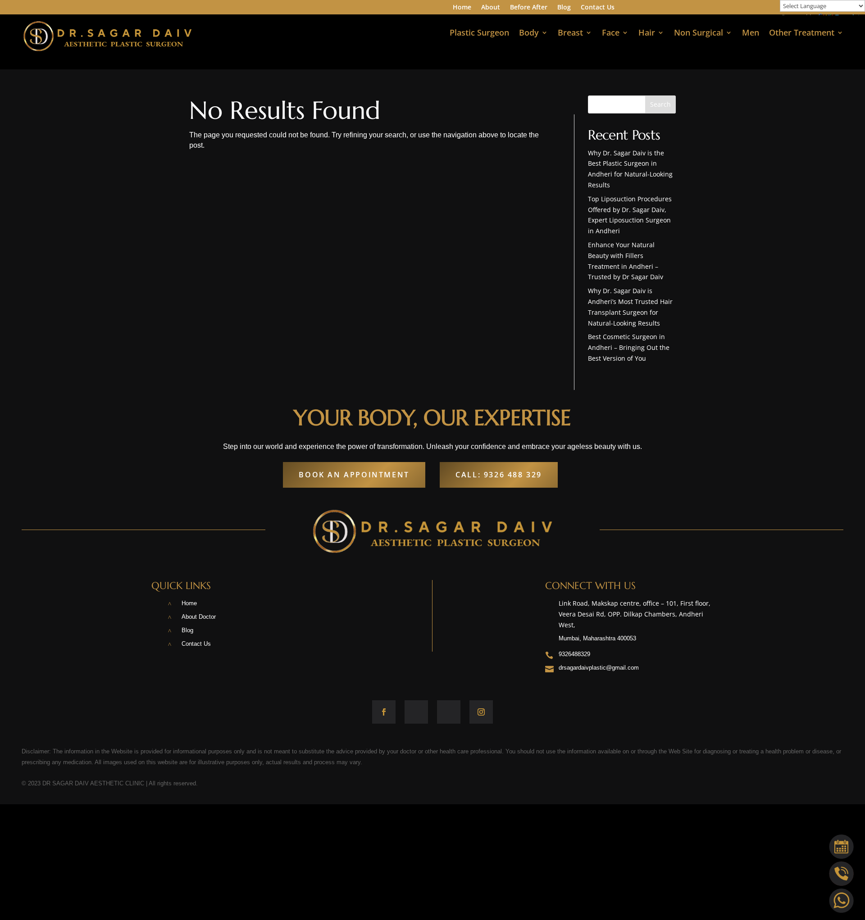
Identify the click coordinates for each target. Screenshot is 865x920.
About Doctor (199, 616)
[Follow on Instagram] (481, 712)
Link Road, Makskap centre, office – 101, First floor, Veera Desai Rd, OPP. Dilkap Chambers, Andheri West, (634, 614)
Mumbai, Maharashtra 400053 (597, 638)
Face (610, 33)
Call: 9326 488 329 (498, 475)
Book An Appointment (354, 475)
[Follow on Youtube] (448, 712)
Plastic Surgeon (479, 33)
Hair (646, 33)
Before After (528, 7)
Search (660, 104)
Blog (564, 7)
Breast (570, 33)
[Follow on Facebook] (384, 712)
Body (529, 33)
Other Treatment (801, 33)
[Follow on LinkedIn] (416, 712)
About (490, 7)
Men (750, 33)
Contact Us (598, 7)
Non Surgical (698, 33)
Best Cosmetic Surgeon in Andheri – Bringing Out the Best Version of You (628, 347)
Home (462, 7)
